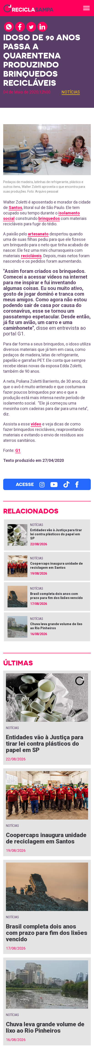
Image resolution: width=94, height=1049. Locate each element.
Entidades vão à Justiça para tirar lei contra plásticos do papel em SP (56, 534)
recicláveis (31, 255)
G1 (18, 450)
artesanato (38, 233)
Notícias (71, 92)
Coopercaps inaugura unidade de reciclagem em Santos (46, 838)
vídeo (36, 424)
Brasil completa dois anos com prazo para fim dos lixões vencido (46, 933)
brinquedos (49, 218)
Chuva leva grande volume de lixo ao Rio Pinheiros (45, 1027)
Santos (15, 207)
